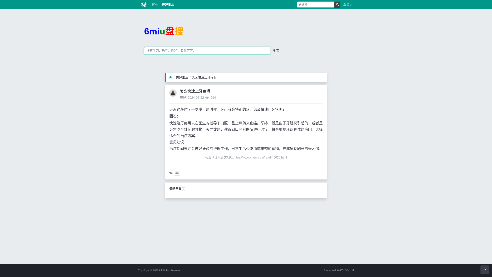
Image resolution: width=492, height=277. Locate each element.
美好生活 (167, 4)
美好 (183, 97)
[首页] (170, 77)
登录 (349, 4)
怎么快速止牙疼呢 (204, 77)
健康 (177, 173)
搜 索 (275, 50)
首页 (154, 4)
